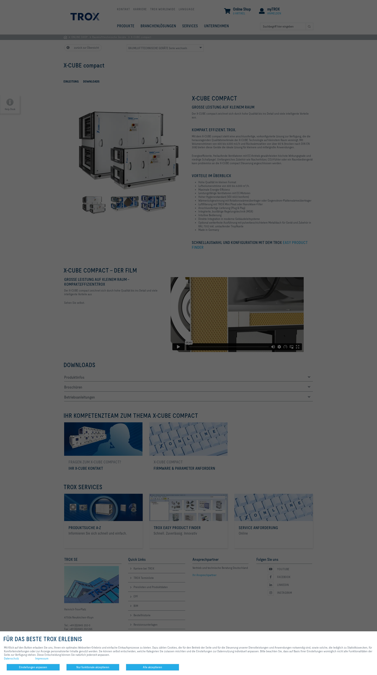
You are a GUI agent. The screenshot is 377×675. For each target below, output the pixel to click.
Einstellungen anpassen (33, 667)
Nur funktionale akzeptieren (92, 667)
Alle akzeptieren (152, 667)
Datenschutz (11, 658)
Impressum (41, 658)
